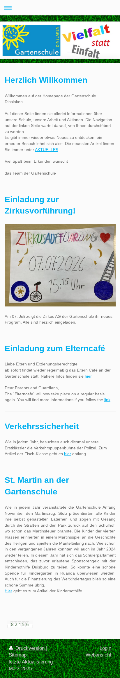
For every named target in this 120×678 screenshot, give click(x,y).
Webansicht (98, 655)
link (107, 399)
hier (88, 376)
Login (105, 648)
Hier (8, 591)
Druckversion (30, 648)
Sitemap (18, 655)
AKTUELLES (46, 149)
